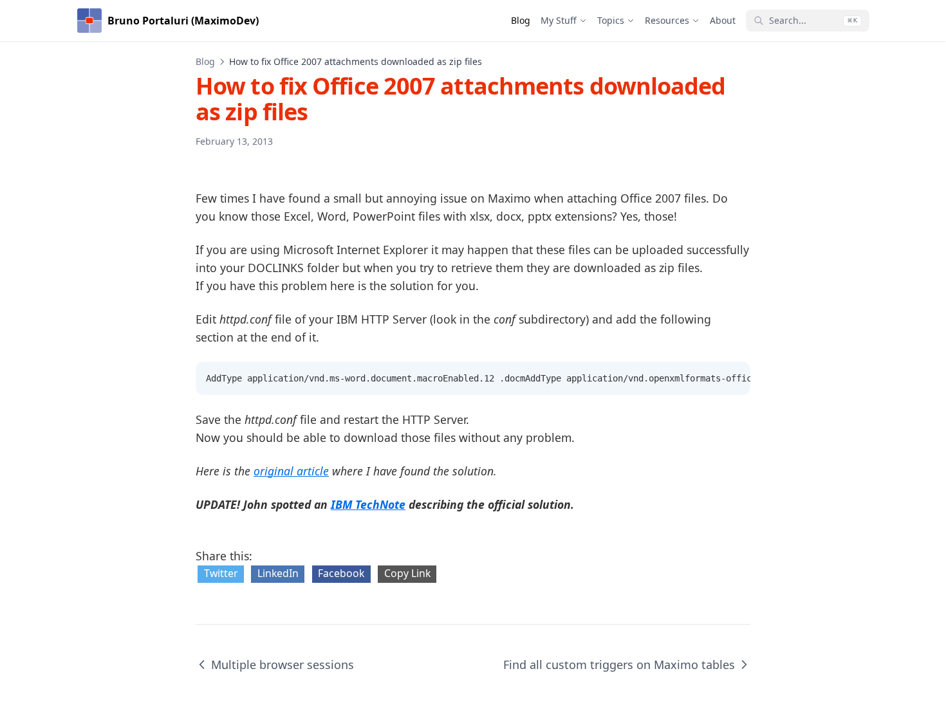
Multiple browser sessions (282, 664)
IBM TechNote (368, 504)
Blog (205, 61)
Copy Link (407, 573)
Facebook (341, 573)
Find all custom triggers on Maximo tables (619, 664)
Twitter (221, 573)
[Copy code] (733, 378)
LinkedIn (278, 573)
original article (291, 471)
